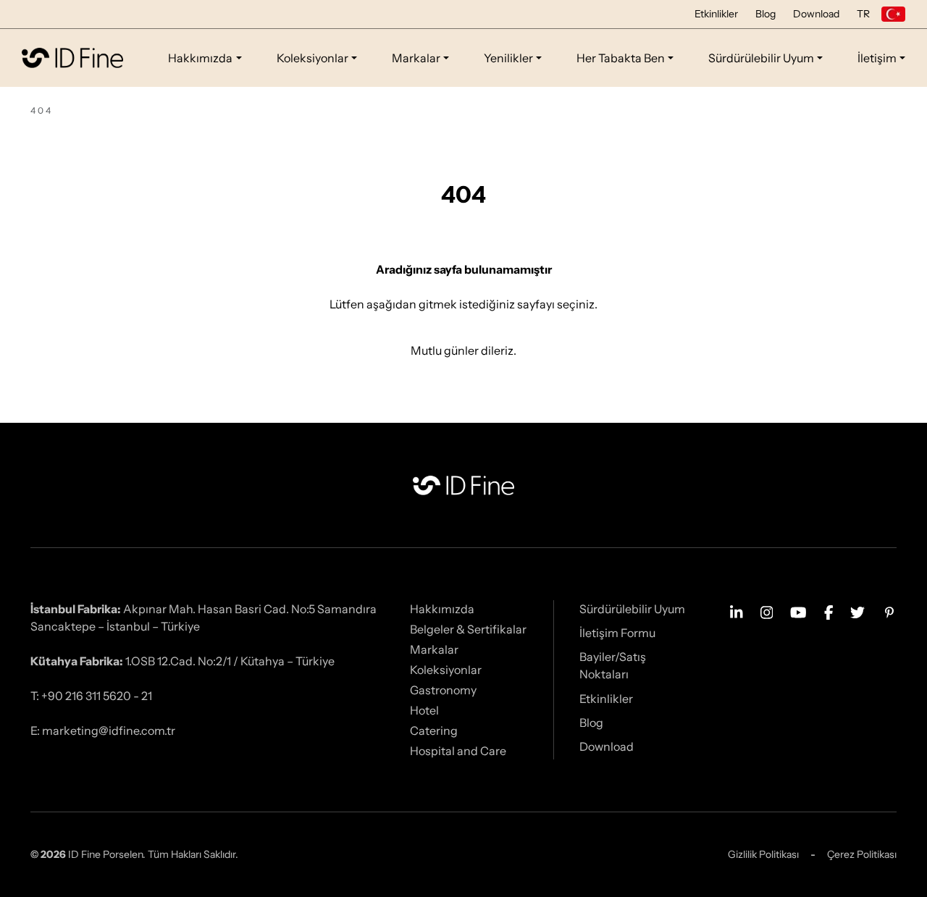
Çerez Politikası (862, 854)
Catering (434, 730)
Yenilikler (508, 58)
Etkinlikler (716, 13)
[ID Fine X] (857, 611)
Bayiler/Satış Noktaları (612, 665)
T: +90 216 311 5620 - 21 (91, 695)
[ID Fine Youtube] (798, 611)
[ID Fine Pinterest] (889, 611)
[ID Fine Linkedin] (736, 611)
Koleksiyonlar (312, 58)
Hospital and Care (458, 751)
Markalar (416, 58)
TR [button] (863, 13)
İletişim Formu (617, 633)
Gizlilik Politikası (763, 854)
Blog (765, 13)
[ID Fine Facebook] (829, 611)
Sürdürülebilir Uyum (761, 58)
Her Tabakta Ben (620, 58)
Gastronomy (443, 690)
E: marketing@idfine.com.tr (102, 730)
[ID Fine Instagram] (766, 611)
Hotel (424, 710)
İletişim (877, 58)
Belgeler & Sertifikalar (468, 629)
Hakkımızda (200, 58)
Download (816, 13)
